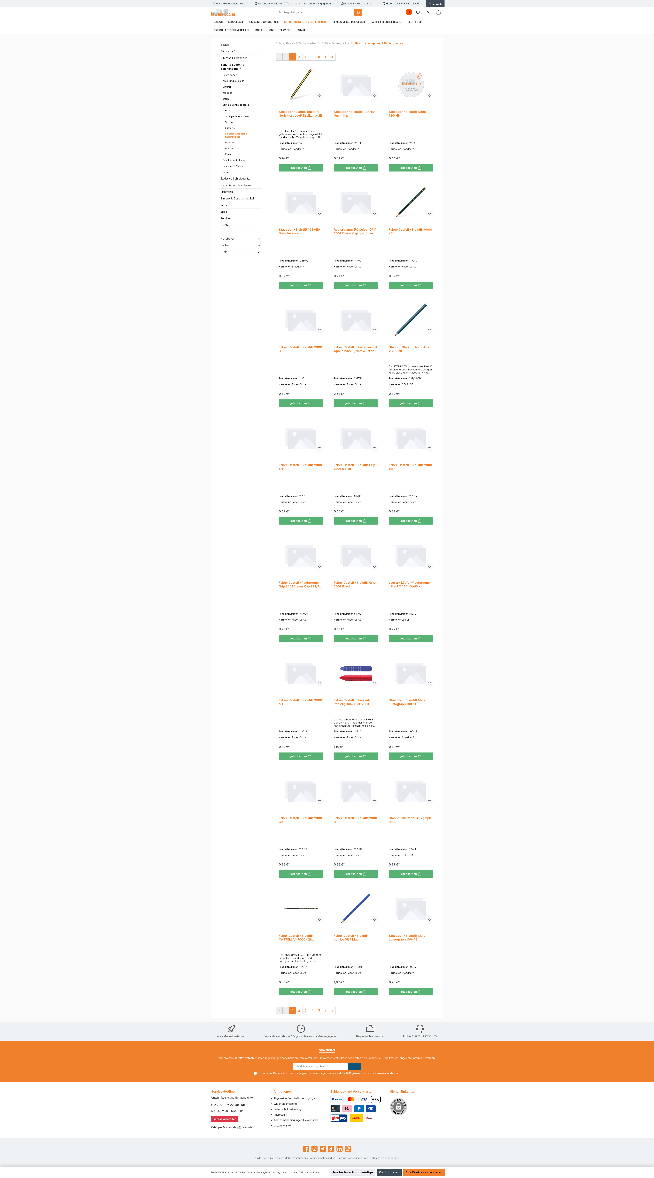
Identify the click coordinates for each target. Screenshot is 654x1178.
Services (226, 218)
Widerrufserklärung (285, 1103)
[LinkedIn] (339, 1149)
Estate (225, 225)
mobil (224, 205)
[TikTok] (331, 1149)
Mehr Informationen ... (310, 1172)
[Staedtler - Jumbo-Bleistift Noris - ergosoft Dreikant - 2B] (301, 84)
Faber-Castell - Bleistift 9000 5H (300, 467)
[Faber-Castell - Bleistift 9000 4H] (411, 438)
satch (226, 98)
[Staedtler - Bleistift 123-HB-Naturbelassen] (301, 202)
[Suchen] (358, 12)
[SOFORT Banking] (347, 1109)
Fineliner (229, 148)
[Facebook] (306, 1149)
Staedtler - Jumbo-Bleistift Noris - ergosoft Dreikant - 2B (300, 113)
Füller (228, 110)
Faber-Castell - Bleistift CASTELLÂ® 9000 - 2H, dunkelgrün (296, 937)
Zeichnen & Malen (233, 166)
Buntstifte (230, 128)
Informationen (281, 1091)
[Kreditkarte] (335, 1109)
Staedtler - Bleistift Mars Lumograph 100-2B (407, 702)
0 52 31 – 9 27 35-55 (228, 1105)
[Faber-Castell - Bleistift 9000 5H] (301, 438)
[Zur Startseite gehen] (223, 12)
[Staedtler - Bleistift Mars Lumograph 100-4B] (411, 908)
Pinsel (226, 172)
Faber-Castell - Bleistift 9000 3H (300, 820)
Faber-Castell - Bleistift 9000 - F (410, 231)
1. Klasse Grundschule (234, 58)
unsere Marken (283, 1125)
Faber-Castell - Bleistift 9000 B (355, 820)
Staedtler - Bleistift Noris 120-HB (407, 113)
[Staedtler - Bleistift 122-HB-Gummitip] (356, 84)
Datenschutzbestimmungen (290, 1073)
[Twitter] (323, 1149)
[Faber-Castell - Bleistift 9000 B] (356, 791)
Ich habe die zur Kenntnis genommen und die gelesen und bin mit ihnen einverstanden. (328, 1073)
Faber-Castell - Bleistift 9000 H (300, 349)
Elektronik (227, 191)
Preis (223, 252)
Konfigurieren (389, 1172)
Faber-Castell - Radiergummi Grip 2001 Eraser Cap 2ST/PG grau (300, 584)
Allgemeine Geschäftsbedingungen (295, 1098)
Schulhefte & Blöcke (234, 160)
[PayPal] (337, 1099)
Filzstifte (229, 142)
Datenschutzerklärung (287, 1109)
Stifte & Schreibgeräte (236, 104)
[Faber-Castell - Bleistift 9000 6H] (301, 673)
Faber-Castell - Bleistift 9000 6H (300, 702)
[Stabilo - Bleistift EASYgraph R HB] (411, 791)
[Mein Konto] (428, 12)
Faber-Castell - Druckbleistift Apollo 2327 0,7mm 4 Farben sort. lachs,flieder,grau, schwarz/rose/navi (355, 349)
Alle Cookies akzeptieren (424, 1172)
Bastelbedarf (230, 74)
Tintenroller (231, 122)
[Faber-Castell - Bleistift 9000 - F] (411, 202)
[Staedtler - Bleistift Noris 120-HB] (411, 84)
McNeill (227, 86)
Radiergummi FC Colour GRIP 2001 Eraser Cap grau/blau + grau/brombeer (355, 231)
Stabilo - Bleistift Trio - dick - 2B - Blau (410, 349)
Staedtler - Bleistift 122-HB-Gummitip (354, 113)
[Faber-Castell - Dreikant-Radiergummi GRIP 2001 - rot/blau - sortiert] (356, 673)
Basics (225, 44)
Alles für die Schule (233, 80)
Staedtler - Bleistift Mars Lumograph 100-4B (407, 937)
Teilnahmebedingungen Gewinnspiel (296, 1120)
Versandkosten (318, 1158)
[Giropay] (371, 1109)
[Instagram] (314, 1149)
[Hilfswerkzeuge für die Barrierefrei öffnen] (409, 12)
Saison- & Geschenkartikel (237, 198)
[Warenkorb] (438, 12)
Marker (228, 154)
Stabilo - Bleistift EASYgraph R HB (410, 820)
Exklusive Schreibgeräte (235, 178)
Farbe (224, 245)
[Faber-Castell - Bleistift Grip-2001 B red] (356, 555)
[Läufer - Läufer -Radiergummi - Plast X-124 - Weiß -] (411, 555)
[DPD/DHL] (363, 1118)
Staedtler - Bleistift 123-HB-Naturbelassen (299, 231)
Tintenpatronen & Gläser (237, 116)
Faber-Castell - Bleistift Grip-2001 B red (355, 584)
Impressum (280, 1114)
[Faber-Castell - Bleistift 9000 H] (301, 320)
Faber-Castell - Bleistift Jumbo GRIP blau (351, 937)
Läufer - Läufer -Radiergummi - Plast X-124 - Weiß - (410, 584)
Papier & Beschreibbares (236, 185)
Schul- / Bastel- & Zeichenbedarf (232, 66)
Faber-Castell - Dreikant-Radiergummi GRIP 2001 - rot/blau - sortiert (352, 702)
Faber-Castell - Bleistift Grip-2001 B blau (355, 467)
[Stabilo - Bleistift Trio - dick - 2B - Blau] (411, 320)
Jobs (224, 211)
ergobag (227, 92)
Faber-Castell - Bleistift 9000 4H (410, 467)
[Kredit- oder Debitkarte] (357, 1099)
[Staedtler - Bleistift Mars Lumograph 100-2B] (411, 673)
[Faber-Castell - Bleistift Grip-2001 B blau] (356, 438)
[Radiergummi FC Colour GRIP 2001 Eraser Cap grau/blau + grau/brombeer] (356, 202)
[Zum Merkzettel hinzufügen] (319, 95)
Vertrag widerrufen (224, 1118)
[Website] (348, 1149)
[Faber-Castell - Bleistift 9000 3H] (301, 791)
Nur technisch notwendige (353, 1172)
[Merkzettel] (418, 12)
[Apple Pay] (376, 1099)
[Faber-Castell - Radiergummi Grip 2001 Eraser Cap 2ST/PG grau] (301, 555)
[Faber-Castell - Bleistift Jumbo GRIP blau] (356, 908)
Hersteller (227, 238)
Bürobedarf (228, 51)
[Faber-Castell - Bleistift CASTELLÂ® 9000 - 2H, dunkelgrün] (301, 908)
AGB (348, 1073)
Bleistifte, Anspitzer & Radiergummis (236, 135)
